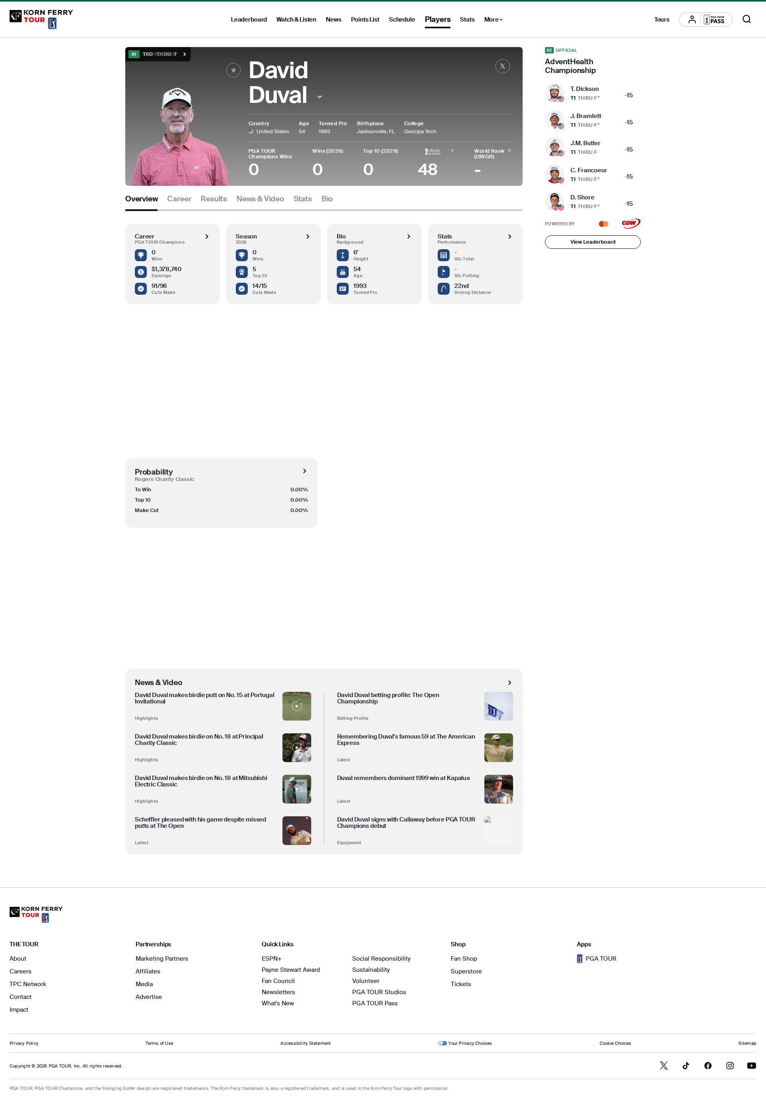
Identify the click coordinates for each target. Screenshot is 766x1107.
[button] (320, 97)
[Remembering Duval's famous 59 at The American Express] (498, 747)
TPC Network (28, 984)
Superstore (466, 971)
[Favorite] (233, 70)
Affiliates (148, 971)
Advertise (149, 997)
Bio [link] (327, 199)
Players (438, 19)
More (495, 21)
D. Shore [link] (582, 197)
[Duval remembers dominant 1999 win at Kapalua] (498, 789)
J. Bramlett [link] (586, 116)
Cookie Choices (615, 1043)
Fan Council (278, 981)
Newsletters (278, 992)
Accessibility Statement (305, 1043)
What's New (278, 1003)
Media (144, 984)
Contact (21, 997)
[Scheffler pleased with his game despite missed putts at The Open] (296, 830)
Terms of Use (159, 1043)
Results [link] (214, 199)
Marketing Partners (162, 959)
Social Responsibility (381, 959)
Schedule (402, 20)
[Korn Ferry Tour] (41, 19)
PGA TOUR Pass (375, 1003)
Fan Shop (464, 959)
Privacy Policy (24, 1043)
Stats (467, 20)
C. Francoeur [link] (589, 170)
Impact (19, 1010)
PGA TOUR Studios (379, 992)
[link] (503, 66)
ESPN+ (272, 959)
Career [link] (179, 199)
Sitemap (747, 1043)
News (333, 20)
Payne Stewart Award (291, 970)
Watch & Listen (296, 20)
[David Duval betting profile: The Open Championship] (498, 706)
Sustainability (371, 970)
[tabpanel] (324, 533)
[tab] (141, 202)
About (18, 959)
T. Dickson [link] (585, 89)
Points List (365, 20)
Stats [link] (303, 199)
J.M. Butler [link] (585, 143)
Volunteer (365, 981)
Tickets (461, 984)
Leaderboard (249, 20)
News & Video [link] (260, 199)
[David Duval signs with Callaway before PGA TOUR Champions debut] (498, 830)
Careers (21, 971)
